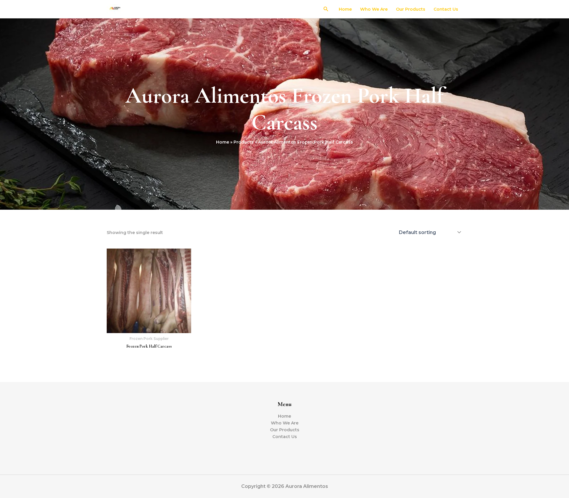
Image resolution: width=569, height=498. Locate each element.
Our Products (410, 9)
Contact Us (446, 9)
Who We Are (374, 9)
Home (345, 9)
